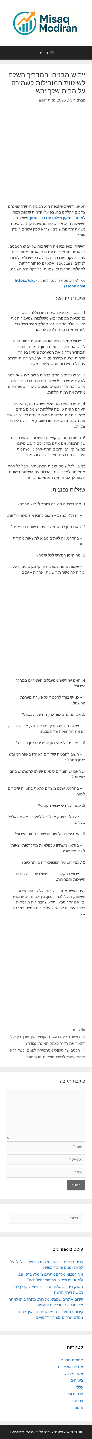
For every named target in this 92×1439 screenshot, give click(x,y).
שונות (75, 1030)
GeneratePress (22, 1432)
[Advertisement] (46, 157)
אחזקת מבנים (72, 1360)
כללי (79, 1387)
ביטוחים (77, 1380)
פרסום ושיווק (73, 1394)
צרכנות (77, 1401)
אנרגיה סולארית (70, 1366)
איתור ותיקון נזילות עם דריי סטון (56, 218)
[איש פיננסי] (46, 23)
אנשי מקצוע (73, 1373)
